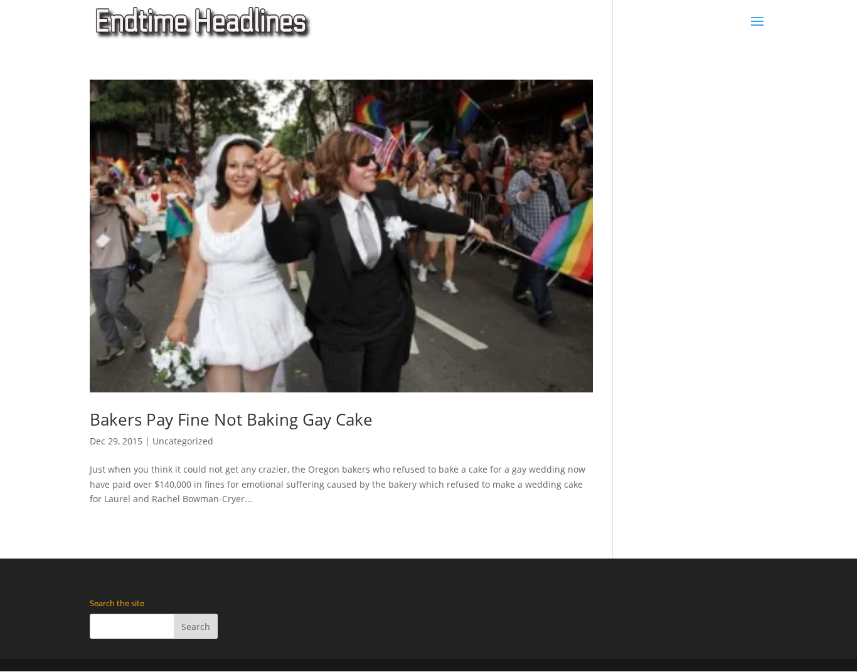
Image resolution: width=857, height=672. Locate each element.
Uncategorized (182, 441)
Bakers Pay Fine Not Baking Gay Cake (231, 419)
